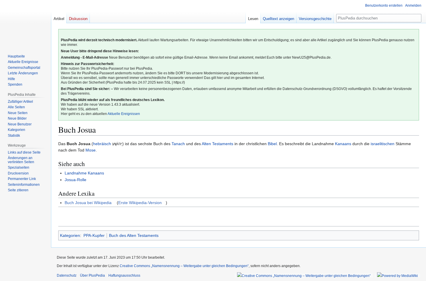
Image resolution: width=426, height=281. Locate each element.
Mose (90, 150)
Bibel (272, 143)
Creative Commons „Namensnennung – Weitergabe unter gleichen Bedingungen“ (184, 266)
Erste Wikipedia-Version (140, 202)
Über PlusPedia (92, 275)
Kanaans (343, 143)
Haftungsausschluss (124, 275)
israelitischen (382, 143)
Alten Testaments (217, 143)
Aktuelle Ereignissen (124, 114)
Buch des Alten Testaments (134, 235)
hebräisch (102, 143)
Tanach (178, 143)
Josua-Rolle (75, 179)
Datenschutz (67, 275)
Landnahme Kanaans (84, 173)
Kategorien (70, 235)
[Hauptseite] (25, 23)
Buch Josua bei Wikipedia (88, 202)
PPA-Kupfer (94, 235)
